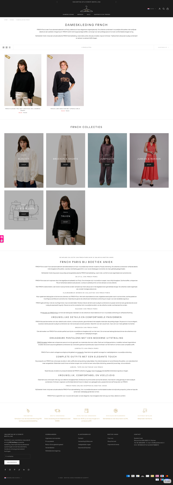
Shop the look (112, 441)
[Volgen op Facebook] (5, 470)
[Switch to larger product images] (3, 47)
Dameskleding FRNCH (23, 19)
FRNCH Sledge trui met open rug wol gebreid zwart (23, 109)
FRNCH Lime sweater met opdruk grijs (65, 108)
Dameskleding (68, 14)
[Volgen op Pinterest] (14, 470)
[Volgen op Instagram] (10, 470)
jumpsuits (80, 352)
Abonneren (12, 462)
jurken (89, 371)
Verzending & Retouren (85, 441)
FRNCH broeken (42, 342)
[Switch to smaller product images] (6, 47)
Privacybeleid (49, 441)
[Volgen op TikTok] (19, 470)
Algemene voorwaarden (52, 438)
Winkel (12, 19)
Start (6, 19)
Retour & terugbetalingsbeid (54, 444)
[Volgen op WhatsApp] (29, 470)
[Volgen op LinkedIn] (24, 470)
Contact (80, 438)
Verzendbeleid (49, 447)
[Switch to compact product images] (9, 47)
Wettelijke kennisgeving (52, 451)
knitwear (99, 371)
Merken (80, 14)
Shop (24, 164)
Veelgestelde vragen (84, 444)
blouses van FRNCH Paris (50, 313)
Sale (89, 14)
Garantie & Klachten (84, 447)
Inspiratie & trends (113, 444)
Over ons (110, 438)
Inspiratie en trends (102, 14)
